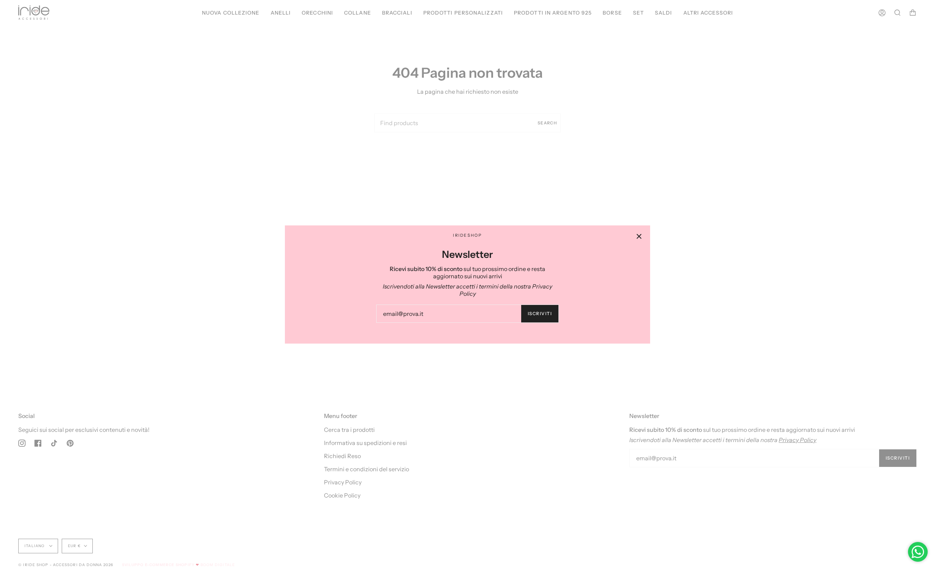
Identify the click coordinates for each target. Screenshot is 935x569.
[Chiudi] (639, 236)
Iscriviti (540, 313)
